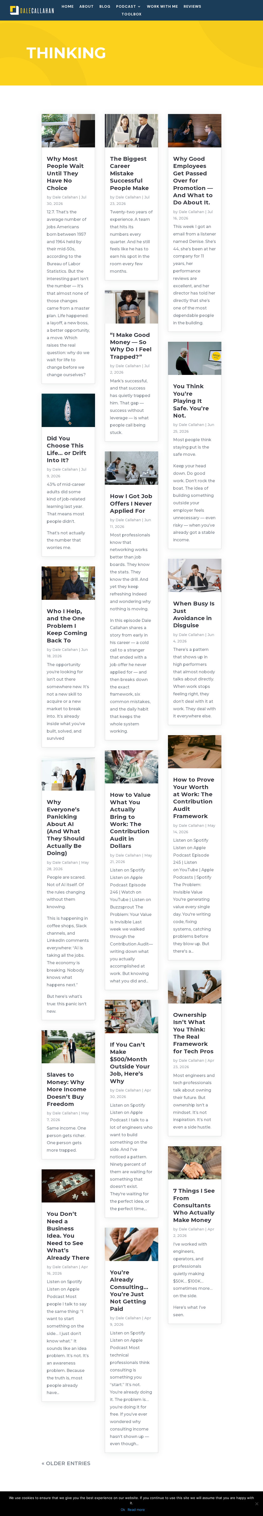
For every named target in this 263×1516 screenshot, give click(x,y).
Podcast (126, 7)
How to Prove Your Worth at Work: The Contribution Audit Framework (193, 798)
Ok (123, 1510)
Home (68, 7)
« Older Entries (66, 1463)
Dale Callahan (65, 197)
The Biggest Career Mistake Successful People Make (129, 173)
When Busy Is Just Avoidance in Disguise (193, 614)
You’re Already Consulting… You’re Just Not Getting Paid (129, 1290)
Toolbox (131, 14)
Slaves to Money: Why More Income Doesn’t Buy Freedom (66, 1089)
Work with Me (162, 7)
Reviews (192, 7)
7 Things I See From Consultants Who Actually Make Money (194, 1205)
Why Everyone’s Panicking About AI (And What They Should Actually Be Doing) (66, 828)
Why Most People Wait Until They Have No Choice (65, 173)
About (86, 7)
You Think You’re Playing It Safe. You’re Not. (191, 401)
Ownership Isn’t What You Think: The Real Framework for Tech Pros (193, 1033)
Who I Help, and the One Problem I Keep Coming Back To (67, 626)
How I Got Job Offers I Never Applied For (131, 503)
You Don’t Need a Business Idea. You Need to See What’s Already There (68, 1235)
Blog (104, 7)
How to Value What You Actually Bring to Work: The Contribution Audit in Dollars (130, 820)
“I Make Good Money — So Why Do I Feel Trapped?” (131, 345)
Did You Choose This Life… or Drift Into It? (66, 449)
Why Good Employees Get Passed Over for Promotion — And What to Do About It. (193, 180)
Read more (136, 1510)
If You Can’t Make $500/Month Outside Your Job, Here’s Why (130, 1063)
